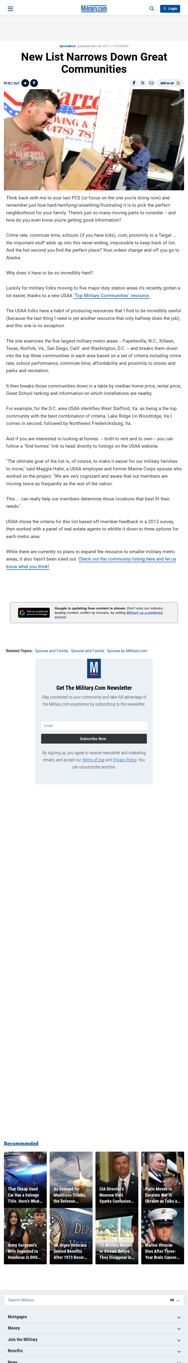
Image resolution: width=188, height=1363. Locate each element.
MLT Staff (13, 83)
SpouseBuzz (67, 46)
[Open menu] (10, 9)
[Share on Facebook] (134, 83)
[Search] (151, 9)
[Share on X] (143, 83)
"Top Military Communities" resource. (111, 295)
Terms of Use (93, 759)
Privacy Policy (125, 759)
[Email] (151, 83)
